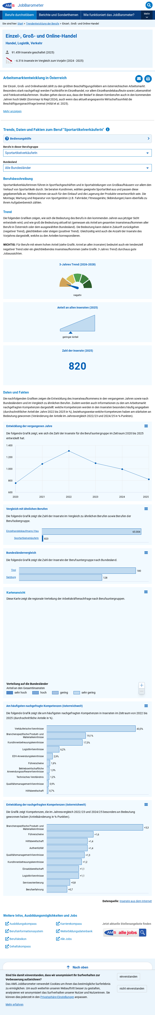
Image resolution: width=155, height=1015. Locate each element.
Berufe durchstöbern (19, 15)
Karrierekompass (71, 924)
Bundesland (10, 161)
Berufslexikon (17, 939)
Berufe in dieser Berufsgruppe (20, 146)
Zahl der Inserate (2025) (77, 350)
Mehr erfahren (14, 1004)
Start (20, 23)
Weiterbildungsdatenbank (76, 931)
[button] (147, 15)
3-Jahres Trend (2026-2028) (77, 264)
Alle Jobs (66, 939)
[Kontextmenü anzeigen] (146, 426)
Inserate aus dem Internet (136, 901)
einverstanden (128, 976)
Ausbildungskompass (23, 924)
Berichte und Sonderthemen (58, 15)
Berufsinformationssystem (26, 931)
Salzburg (11, 577)
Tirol (13, 570)
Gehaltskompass (20, 946)
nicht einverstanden (132, 988)
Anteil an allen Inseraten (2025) (77, 307)
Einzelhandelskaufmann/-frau (22, 531)
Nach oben (80, 967)
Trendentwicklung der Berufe (42, 23)
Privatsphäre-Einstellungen (57, 997)
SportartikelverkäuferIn (21, 153)
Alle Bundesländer (18, 168)
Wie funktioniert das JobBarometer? (108, 15)
